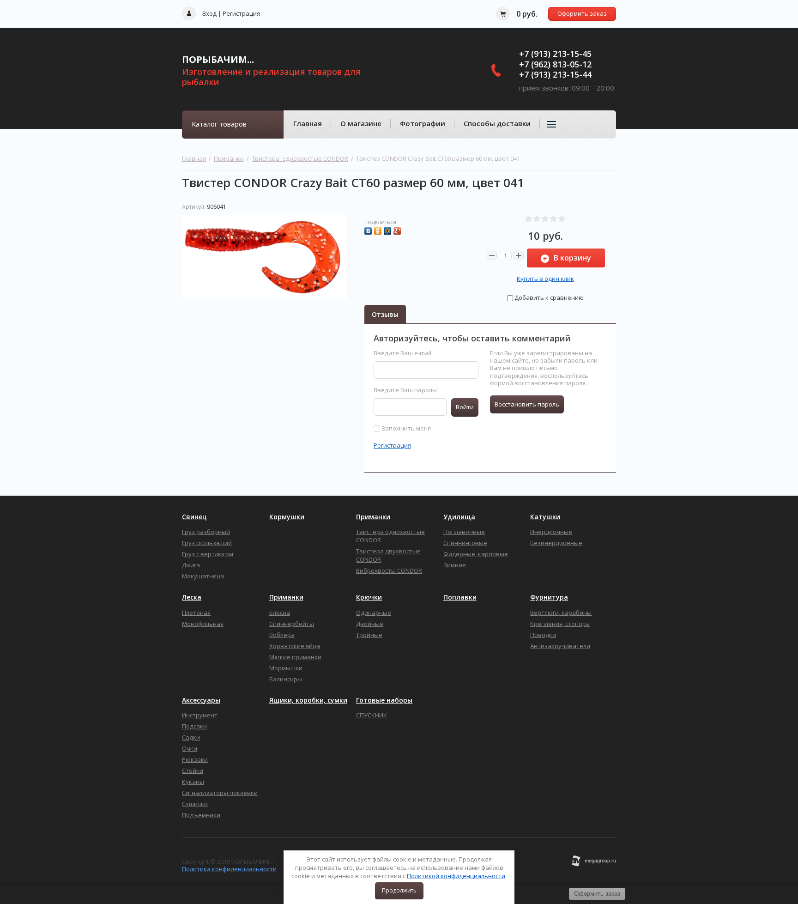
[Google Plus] (398, 230)
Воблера (282, 635)
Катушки (545, 517)
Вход (209, 13)
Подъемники (201, 815)
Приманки (229, 158)
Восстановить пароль (527, 404)
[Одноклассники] (379, 230)
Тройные (369, 635)
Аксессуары (201, 700)
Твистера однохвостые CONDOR (300, 158)
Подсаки (194, 726)
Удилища (459, 517)
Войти (465, 407)
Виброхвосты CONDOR (389, 570)
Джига (191, 565)
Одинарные (373, 612)
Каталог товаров (219, 123)
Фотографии (422, 123)
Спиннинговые (465, 543)
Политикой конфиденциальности (456, 876)
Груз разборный (206, 532)
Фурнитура (549, 597)
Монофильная (203, 623)
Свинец (194, 517)
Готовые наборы (384, 700)
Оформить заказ (582, 13)
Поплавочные (464, 532)
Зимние (454, 565)
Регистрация (241, 13)
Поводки (543, 635)
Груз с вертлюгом (207, 554)
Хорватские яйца (294, 646)
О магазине (360, 123)
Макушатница (203, 576)
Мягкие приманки (295, 657)
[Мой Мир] (388, 230)
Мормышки (285, 668)
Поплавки (460, 597)
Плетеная (196, 612)
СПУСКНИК (371, 715)
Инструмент (200, 715)
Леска (191, 597)
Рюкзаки (195, 759)
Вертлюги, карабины (561, 612)
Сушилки (195, 804)
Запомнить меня (405, 428)
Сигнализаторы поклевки (220, 793)
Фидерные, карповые (475, 554)
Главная (307, 123)
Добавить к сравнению (548, 297)
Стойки (192, 770)
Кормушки (286, 517)
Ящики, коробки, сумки (308, 700)
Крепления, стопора (560, 623)
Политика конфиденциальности (229, 869)
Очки (189, 748)
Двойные (369, 623)
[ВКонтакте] (369, 230)
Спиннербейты (291, 623)
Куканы (193, 781)
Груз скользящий (207, 543)
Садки (191, 737)
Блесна (279, 612)
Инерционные (551, 532)
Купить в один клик (545, 278)
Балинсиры (285, 679)
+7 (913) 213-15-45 (555, 53)
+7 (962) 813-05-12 (555, 64)
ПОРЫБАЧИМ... (218, 59)
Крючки (369, 597)
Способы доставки (497, 123)
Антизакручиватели (560, 646)
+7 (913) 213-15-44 (555, 74)
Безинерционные (556, 543)
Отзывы (385, 314)
